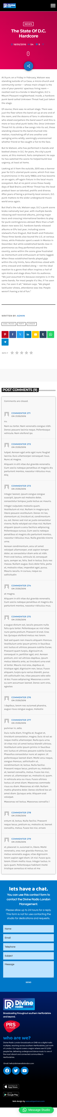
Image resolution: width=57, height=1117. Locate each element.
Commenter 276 (21, 697)
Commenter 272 (21, 444)
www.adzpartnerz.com (35, 1101)
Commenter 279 (21, 839)
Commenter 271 (21, 413)
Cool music (9, 324)
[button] (53, 6)
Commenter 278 (21, 812)
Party (21, 324)
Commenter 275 (21, 616)
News (28, 24)
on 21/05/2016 (18, 416)
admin (21, 316)
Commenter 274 (21, 585)
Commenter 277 (21, 720)
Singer (31, 324)
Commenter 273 (21, 486)
